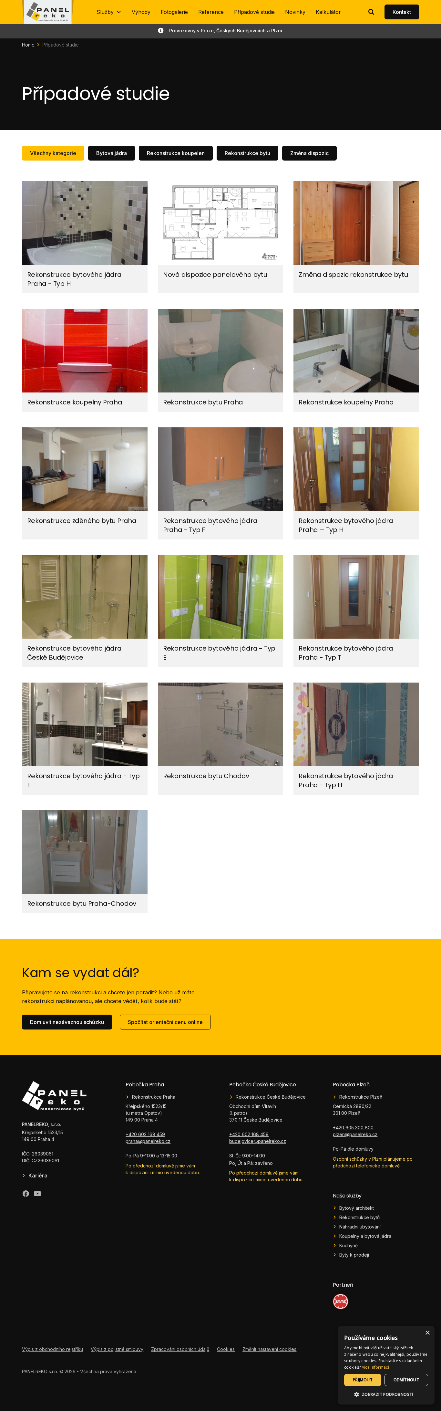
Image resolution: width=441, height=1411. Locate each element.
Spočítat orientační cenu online (165, 1022)
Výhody (141, 12)
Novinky (295, 12)
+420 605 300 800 (353, 1127)
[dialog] (386, 1365)
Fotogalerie (174, 12)
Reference (211, 12)
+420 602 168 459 (145, 1134)
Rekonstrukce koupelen (176, 153)
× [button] (427, 1333)
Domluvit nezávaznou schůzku (67, 1022)
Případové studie (254, 12)
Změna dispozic (309, 153)
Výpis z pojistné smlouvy (117, 1349)
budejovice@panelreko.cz (257, 1141)
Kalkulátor (328, 12)
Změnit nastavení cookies (269, 1349)
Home (28, 44)
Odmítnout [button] (406, 1380)
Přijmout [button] (363, 1380)
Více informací (375, 1367)
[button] (109, 11)
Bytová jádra (111, 153)
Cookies (226, 1349)
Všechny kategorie (53, 153)
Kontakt (402, 12)
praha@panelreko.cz (148, 1141)
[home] (48, 12)
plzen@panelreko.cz (355, 1134)
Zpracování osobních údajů (180, 1349)
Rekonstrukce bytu (247, 153)
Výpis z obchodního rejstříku (52, 1349)
